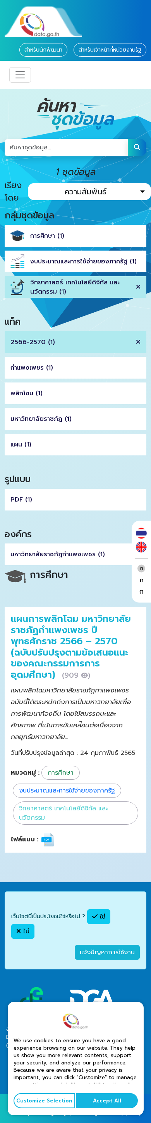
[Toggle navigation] (20, 75)
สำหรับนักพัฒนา (43, 50)
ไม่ (25, 931)
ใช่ (101, 916)
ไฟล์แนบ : (24, 839)
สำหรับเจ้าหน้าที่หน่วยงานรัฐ (110, 50)
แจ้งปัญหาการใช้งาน (107, 952)
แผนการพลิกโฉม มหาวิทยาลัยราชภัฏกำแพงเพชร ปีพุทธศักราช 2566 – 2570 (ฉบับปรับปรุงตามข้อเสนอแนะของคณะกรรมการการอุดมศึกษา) (71, 647)
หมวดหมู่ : (25, 772)
